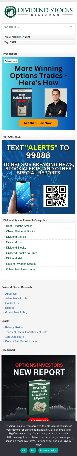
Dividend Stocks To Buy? (21, 253)
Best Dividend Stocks (19, 225)
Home (20, 37)
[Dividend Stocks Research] (38, 17)
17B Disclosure (14, 336)
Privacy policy (48, 450)
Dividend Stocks (16, 247)
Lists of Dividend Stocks (21, 263)
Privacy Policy (14, 327)
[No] (72, 438)
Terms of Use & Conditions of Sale (26, 332)
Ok (24, 450)
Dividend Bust (14, 242)
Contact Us (12, 303)
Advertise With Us (16, 298)
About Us (11, 293)
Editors (9, 307)
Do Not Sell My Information (21, 341)
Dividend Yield (14, 258)
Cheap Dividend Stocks (20, 231)
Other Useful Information (21, 269)
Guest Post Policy (16, 312)
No (33, 450)
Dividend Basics (16, 236)
